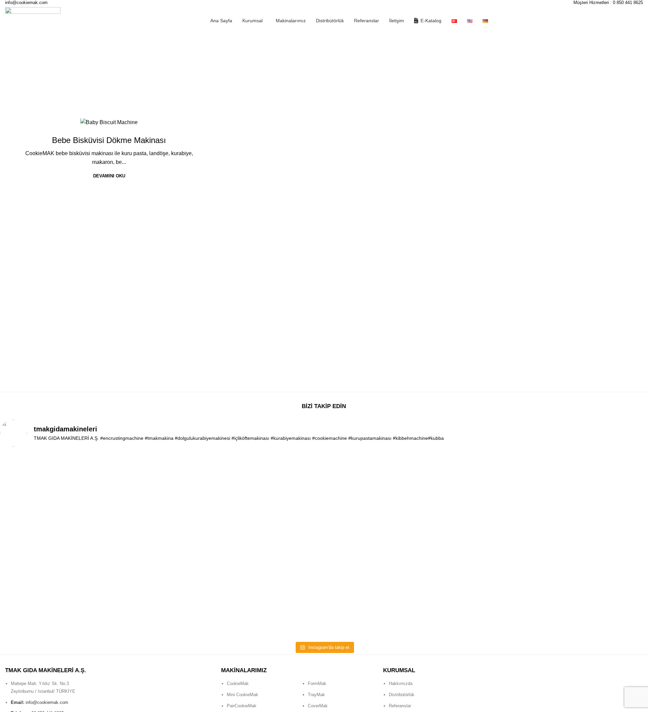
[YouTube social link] (573, 677)
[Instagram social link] (560, 677)
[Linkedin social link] (586, 677)
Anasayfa (15, 90)
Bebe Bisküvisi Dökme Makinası (109, 140)
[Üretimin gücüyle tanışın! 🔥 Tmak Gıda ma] (324, 493)
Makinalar (109, 125)
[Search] (640, 20)
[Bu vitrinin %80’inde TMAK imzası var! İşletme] (194, 485)
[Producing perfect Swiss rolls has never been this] (64, 545)
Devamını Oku (109, 176)
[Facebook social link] (547, 677)
